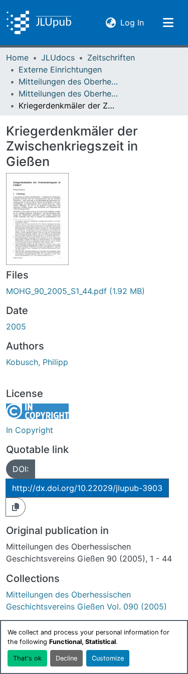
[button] (39, 22)
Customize (108, 658)
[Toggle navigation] (168, 22)
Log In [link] (132, 22)
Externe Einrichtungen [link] (60, 69)
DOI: (21, 469)
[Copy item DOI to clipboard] (16, 507)
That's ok (27, 658)
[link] (94, 291)
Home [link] (17, 57)
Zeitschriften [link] (111, 57)
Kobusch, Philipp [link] (37, 362)
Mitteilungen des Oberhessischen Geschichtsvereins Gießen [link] (69, 81)
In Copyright (29, 430)
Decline (66, 658)
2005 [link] (16, 327)
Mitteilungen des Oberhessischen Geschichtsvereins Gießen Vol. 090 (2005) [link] (69, 93)
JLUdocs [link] (58, 57)
